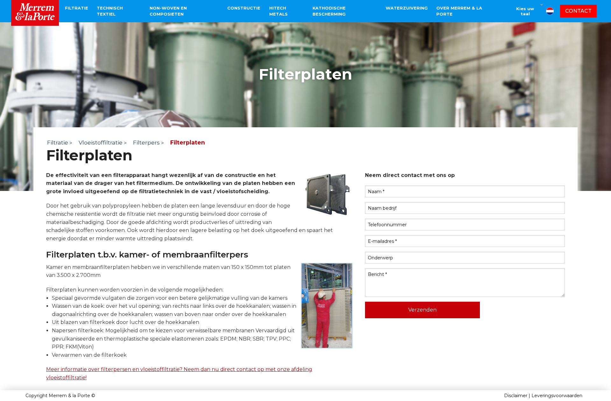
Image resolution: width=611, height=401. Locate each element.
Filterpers (146, 142)
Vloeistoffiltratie (101, 142)
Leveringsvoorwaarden (556, 395)
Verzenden (422, 310)
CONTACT (578, 11)
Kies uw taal (525, 11)
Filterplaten (187, 142)
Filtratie (57, 142)
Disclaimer (515, 395)
